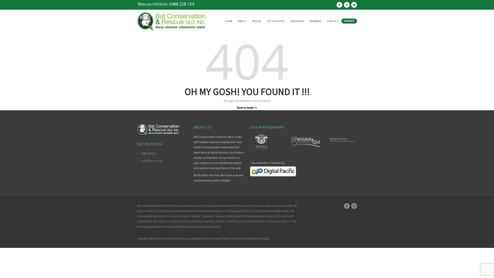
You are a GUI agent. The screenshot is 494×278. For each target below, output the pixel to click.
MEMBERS (315, 21)
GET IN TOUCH (149, 144)
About (242, 21)
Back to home (245, 107)
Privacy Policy (221, 238)
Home (228, 21)
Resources (297, 21)
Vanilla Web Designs (258, 238)
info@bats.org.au (152, 161)
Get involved (276, 21)
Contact (332, 21)
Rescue (256, 21)
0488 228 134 (148, 153)
